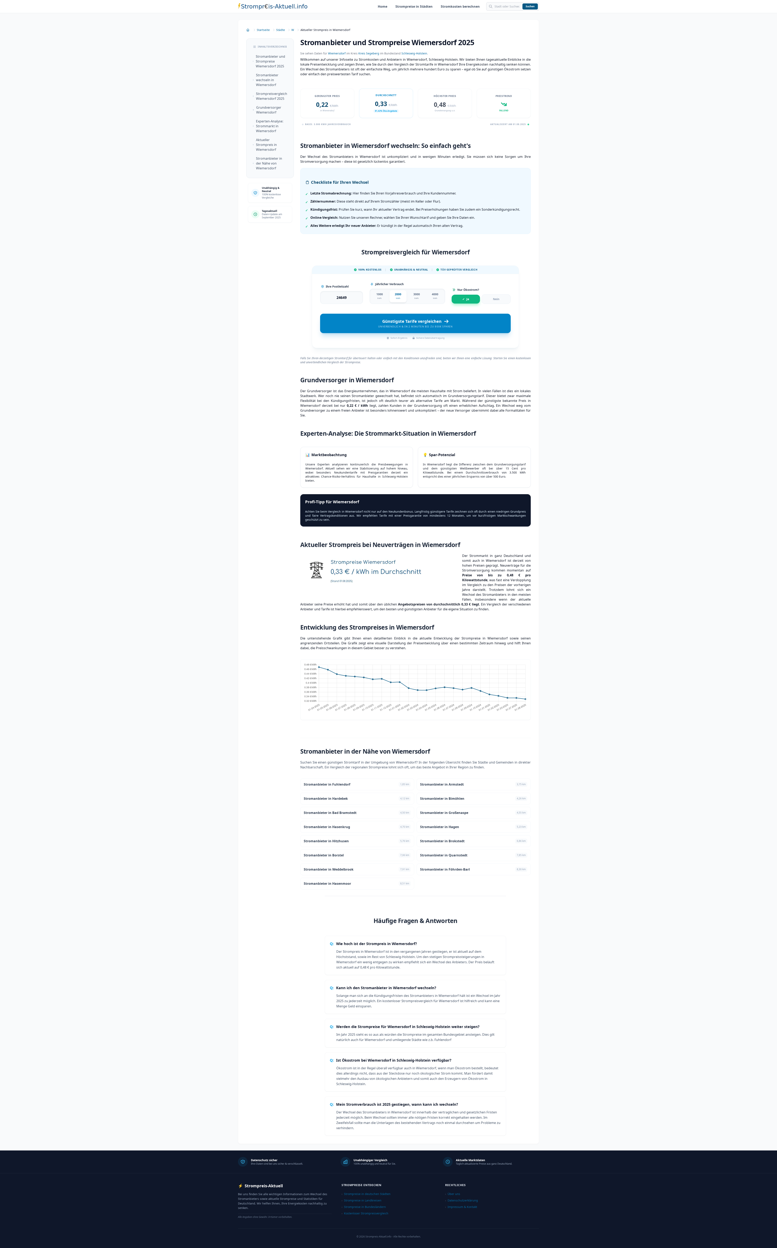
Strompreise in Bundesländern (364, 1207)
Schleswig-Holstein (414, 53)
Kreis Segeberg (368, 53)
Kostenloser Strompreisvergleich (365, 1213)
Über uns (452, 1194)
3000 (416, 296)
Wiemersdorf (337, 53)
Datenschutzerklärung (461, 1200)
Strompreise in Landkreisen (361, 1200)
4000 (435, 296)
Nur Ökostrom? (468, 290)
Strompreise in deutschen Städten (366, 1194)
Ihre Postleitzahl (337, 286)
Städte (280, 30)
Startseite (263, 30)
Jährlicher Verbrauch (389, 284)
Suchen (530, 6)
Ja (465, 299)
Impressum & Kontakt (461, 1207)
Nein (496, 299)
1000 (379, 296)
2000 (398, 296)
